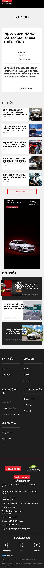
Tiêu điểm (9, 273)
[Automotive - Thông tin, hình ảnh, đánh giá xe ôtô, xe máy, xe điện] (7, 2)
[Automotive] (22, 478)
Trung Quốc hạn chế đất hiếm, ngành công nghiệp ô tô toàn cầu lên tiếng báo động (14, 143)
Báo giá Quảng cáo (9, 507)
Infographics (7, 432)
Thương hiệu (29, 399)
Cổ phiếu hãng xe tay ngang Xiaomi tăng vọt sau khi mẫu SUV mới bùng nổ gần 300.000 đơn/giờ (15, 111)
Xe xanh (29, 359)
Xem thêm (21, 191)
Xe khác (27, 368)
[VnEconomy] (13, 469)
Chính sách (6, 402)
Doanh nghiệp (33, 389)
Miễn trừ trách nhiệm (9, 517)
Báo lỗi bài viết (25, 59)
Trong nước (26, 295)
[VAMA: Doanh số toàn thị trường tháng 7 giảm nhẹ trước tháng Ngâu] (32, 333)
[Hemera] (33, 468)
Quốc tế (5, 368)
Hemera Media (7, 499)
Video (4, 444)
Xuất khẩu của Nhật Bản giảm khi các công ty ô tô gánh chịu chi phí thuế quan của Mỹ (15, 127)
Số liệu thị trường (9, 408)
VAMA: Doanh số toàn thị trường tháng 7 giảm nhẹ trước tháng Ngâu (17, 331)
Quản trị (27, 411)
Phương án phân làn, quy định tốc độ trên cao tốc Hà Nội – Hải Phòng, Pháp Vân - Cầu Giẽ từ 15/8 (17, 306)
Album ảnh (6, 438)
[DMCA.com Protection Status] (7, 555)
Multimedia (9, 423)
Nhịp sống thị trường (10, 414)
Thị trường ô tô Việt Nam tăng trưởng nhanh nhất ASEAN (15, 176)
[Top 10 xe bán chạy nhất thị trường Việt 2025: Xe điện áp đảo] (11, 288)
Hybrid (26, 375)
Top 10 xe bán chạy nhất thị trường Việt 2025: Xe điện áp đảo (26, 286)
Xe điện (27, 381)
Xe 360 (22, 17)
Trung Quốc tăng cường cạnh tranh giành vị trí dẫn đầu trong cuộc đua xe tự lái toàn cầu (14, 160)
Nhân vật (27, 405)
